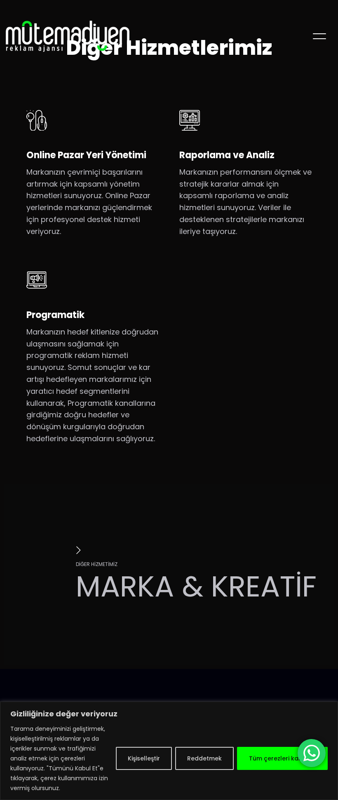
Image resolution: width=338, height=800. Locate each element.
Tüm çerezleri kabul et (282, 758)
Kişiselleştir (144, 758)
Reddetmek (204, 758)
